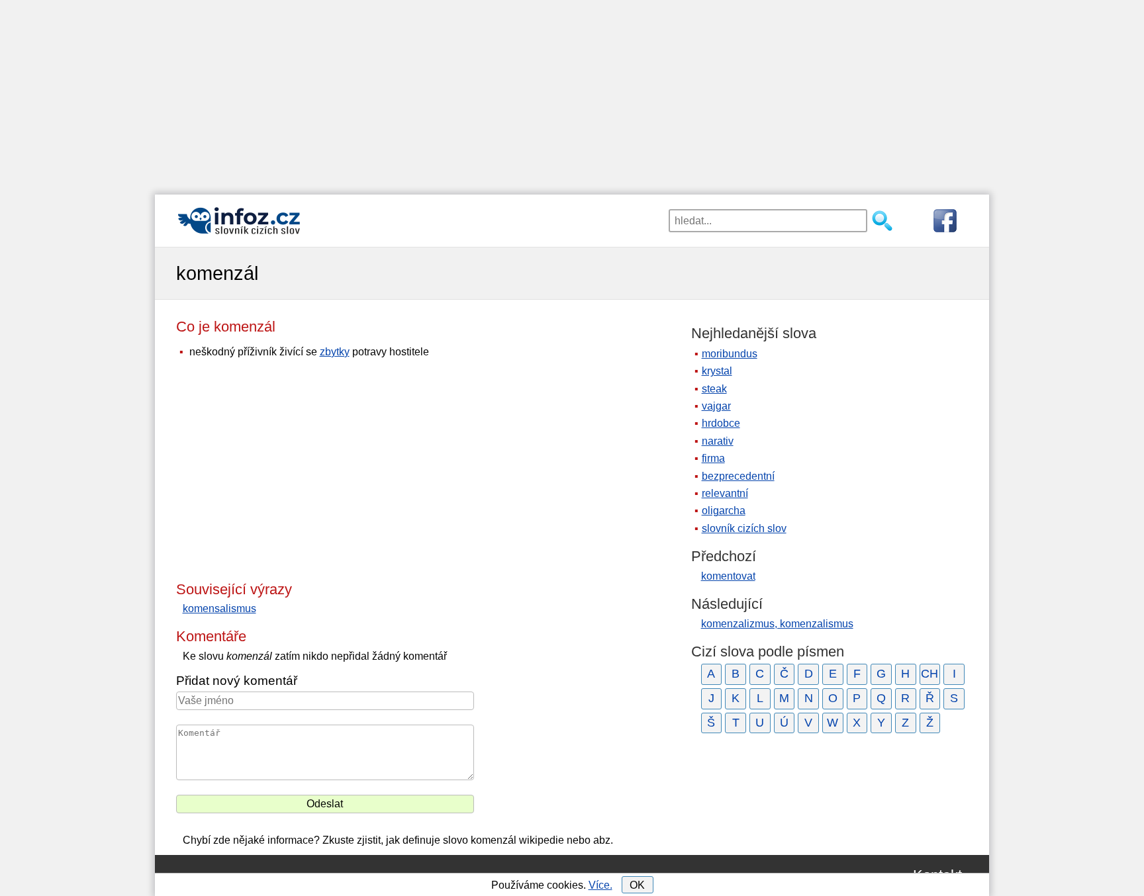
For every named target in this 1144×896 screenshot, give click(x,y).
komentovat (728, 576)
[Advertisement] (572, 92)
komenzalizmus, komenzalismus (777, 623)
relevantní (725, 493)
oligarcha (723, 510)
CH (929, 673)
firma (713, 458)
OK (637, 885)
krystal (717, 371)
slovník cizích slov (744, 528)
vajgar (716, 406)
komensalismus (219, 608)
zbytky (335, 351)
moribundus (729, 353)
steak (714, 388)
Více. (600, 885)
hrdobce (721, 423)
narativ (718, 441)
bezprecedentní (738, 476)
